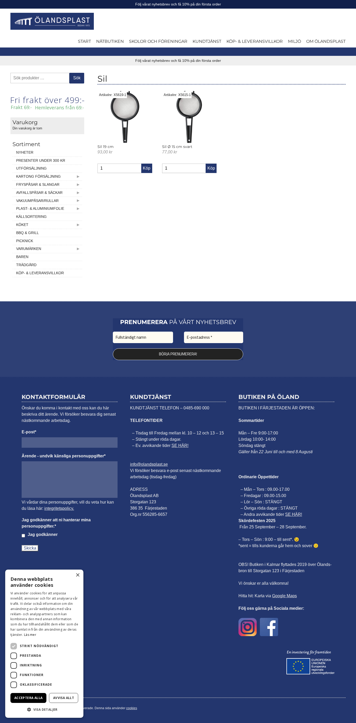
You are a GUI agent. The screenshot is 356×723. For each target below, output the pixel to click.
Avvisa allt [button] (63, 698)
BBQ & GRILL (27, 233)
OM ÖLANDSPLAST (326, 41)
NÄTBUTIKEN (110, 41)
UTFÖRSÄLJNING (31, 168)
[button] (44, 709)
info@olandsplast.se (149, 464)
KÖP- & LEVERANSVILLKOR (254, 41)
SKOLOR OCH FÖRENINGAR (158, 41)
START (84, 41)
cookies (131, 708)
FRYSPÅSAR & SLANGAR (37, 184)
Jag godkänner (43, 534)
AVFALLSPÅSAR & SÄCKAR (39, 192)
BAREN (22, 257)
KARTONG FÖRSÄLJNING (38, 176)
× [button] (77, 575)
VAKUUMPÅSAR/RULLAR (37, 201)
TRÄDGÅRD (26, 265)
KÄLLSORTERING (31, 216)
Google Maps (284, 596)
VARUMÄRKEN (28, 249)
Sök (77, 78)
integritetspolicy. (59, 508)
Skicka (30, 548)
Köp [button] (146, 168)
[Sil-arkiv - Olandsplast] (52, 21)
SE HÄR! (179, 445)
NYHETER (24, 152)
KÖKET (22, 225)
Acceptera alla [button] (28, 698)
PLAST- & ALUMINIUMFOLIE (40, 208)
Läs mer (30, 634)
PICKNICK (24, 241)
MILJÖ (294, 41)
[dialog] (44, 644)
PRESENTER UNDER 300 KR (40, 160)
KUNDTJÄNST (207, 41)
